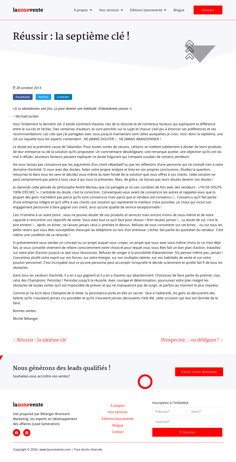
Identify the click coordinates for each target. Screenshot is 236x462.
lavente (28, 9)
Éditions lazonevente (146, 10)
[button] (23, 97)
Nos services (109, 10)
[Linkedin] (27, 433)
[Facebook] (16, 433)
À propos (81, 10)
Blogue (178, 10)
